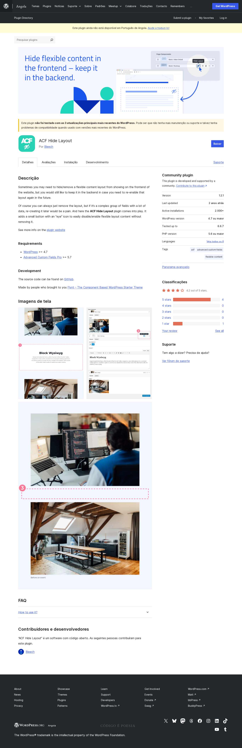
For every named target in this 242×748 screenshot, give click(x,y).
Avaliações (49, 162)
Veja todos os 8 (215, 241)
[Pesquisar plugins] (51, 39)
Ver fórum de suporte (176, 361)
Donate (150, 700)
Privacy (18, 705)
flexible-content (214, 256)
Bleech (48, 146)
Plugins (62, 700)
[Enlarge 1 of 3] (79, 312)
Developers (108, 700)
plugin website (56, 230)
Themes (62, 694)
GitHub (68, 279)
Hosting (18, 700)
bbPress (194, 700)
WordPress (31, 252)
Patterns (62, 705)
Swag (149, 705)
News (17, 694)
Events (149, 694)
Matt (192, 694)
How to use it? (27, 612)
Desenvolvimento (97, 162)
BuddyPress (196, 705)
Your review (169, 331)
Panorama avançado (175, 267)
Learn (104, 688)
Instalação (71, 162)
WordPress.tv (110, 705)
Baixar (217, 143)
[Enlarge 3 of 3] (147, 406)
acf (192, 249)
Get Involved (152, 688)
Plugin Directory (23, 17)
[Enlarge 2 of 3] (147, 312)
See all (219, 331)
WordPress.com (198, 688)
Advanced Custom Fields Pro (43, 257)
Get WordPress (225, 6)
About (17, 688)
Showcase (64, 688)
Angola (52, 725)
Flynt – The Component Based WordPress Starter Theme (105, 287)
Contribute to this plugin (190, 185)
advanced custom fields (209, 249)
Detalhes (27, 162)
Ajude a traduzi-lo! (158, 27)
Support (106, 694)
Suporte (218, 162)
